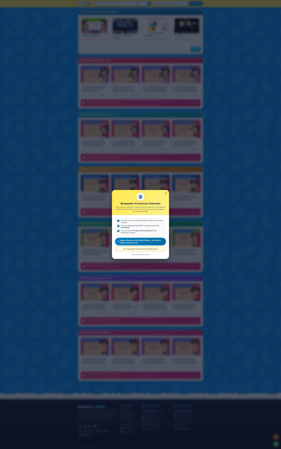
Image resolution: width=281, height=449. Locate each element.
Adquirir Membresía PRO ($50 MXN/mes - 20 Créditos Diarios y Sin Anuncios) (140, 241)
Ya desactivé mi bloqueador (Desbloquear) (142, 249)
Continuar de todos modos (140, 254)
